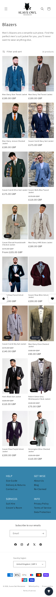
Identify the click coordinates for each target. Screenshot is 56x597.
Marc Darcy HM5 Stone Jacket (40, 242)
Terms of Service (43, 507)
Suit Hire (10, 503)
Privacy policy (47, 586)
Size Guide (11, 480)
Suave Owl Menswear (17, 586)
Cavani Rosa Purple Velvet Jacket (13, 450)
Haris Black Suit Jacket (11, 396)
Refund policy (34, 586)
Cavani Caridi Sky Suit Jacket (14, 344)
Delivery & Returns (16, 485)
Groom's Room (14, 507)
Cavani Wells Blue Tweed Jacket (38, 191)
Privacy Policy (41, 503)
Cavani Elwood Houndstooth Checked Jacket (14, 243)
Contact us (11, 489)
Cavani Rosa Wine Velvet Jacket (38, 296)
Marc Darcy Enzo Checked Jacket (38, 345)
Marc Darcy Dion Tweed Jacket (14, 94)
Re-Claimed (40, 489)
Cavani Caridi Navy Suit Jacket (41, 141)
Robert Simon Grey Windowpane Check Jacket (39, 397)
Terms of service (29, 591)
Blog (36, 485)
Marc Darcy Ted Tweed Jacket (40, 94)
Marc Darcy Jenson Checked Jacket (13, 142)
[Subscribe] (43, 533)
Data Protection (42, 512)
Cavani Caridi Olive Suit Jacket (15, 190)
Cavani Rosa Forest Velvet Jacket (12, 296)
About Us (39, 480)
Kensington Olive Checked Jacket (39, 450)
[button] (6, 9)
